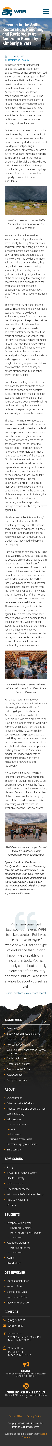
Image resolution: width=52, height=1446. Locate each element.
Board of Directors (19, 1124)
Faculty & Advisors (17, 1199)
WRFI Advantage (16, 1114)
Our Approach (14, 1097)
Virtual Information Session (22, 1172)
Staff (12, 1129)
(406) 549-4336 (16, 1320)
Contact (11, 1312)
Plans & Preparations (20, 1248)
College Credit (15, 1183)
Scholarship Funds (17, 1291)
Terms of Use (15, 1416)
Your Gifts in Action (17, 1297)
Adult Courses (15, 1074)
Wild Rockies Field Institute (15, 11)
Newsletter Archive (18, 1302)
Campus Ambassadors (21, 1139)
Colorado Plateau (16, 1039)
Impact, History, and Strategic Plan (26, 1108)
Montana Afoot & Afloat (20, 1044)
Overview (12, 1028)
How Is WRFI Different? (20, 1228)
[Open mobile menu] (45, 11)
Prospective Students (19, 1222)
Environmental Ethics (18, 1069)
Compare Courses (17, 1080)
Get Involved (15, 1273)
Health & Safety (15, 1178)
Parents (11, 1205)
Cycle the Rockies (17, 1058)
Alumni (10, 1257)
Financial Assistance (18, 1188)
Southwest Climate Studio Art (23, 1033)
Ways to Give (14, 1286)
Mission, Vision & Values (20, 1103)
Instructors (15, 1134)
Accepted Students (18, 1242)
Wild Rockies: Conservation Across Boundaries (26, 1051)
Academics (13, 1020)
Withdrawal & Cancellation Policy (25, 1194)
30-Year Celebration (18, 1280)
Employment (14, 1149)
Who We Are (14, 1119)
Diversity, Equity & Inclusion (22, 1144)
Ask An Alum (16, 1237)
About (10, 1089)
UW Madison (14, 1263)
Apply (10, 1167)
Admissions (14, 1159)
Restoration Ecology (18, 60)
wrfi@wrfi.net (15, 1325)
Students (12, 1215)
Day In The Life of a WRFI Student (25, 1233)
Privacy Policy (34, 1416)
